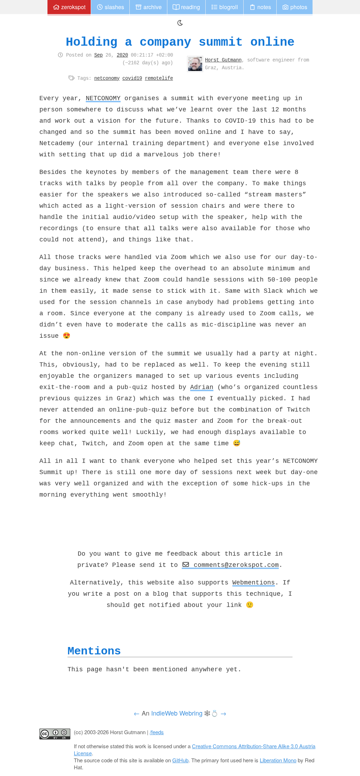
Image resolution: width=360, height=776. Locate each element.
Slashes (113, 7)
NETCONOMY (103, 98)
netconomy (107, 78)
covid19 (132, 78)
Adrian (201, 387)
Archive (152, 7)
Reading (190, 7)
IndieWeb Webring (176, 712)
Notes (263, 7)
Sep (98, 55)
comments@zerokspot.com (234, 565)
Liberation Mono (278, 760)
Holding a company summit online (180, 42)
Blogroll (228, 7)
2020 (122, 55)
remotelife (159, 78)
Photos (298, 7)
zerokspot (72, 7)
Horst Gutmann (223, 60)
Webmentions (253, 582)
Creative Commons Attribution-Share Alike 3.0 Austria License (194, 749)
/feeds (157, 732)
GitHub (180, 760)
